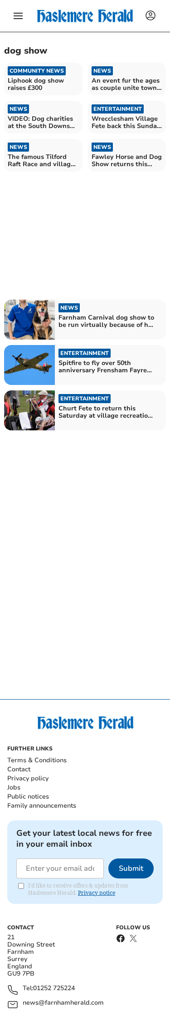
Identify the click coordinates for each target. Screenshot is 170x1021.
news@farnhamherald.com (63, 1003)
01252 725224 (54, 988)
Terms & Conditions (37, 760)
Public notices (28, 796)
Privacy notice (96, 892)
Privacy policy (28, 778)
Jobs (13, 787)
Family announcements (41, 805)
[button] (18, 16)
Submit (131, 868)
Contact (18, 769)
